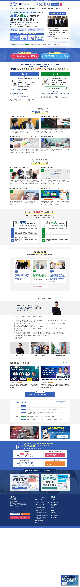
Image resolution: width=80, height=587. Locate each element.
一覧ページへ (64, 362)
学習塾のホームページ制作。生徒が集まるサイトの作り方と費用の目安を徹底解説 (42, 409)
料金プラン (57, 8)
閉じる (78, 575)
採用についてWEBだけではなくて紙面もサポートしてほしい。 (57, 236)
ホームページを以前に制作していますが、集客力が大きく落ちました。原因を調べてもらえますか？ (26, 229)
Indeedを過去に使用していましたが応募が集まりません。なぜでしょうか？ (57, 229)
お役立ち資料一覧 (38, 522)
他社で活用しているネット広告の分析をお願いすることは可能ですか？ (26, 240)
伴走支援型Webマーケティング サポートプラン (29, 79)
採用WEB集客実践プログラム (59, 78)
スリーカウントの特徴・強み (40, 497)
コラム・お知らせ (50, 2)
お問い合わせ (56, 4)
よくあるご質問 (54, 504)
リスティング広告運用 (24, 84)
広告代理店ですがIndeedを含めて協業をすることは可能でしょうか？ (57, 240)
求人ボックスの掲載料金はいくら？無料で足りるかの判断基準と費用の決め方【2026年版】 (44, 419)
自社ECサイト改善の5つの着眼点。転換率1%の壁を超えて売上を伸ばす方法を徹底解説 (43, 405)
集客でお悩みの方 (31, 8)
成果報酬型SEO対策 (24, 86)
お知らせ (27, 44)
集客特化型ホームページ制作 (26, 82)
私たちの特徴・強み (20, 8)
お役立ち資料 (65, 8)
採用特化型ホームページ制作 (59, 82)
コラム (23, 412)
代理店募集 (63, 2)
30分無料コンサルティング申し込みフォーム (59, 513)
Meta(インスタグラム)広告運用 (43, 502)
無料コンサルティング (53, 455)
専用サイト (58, 204)
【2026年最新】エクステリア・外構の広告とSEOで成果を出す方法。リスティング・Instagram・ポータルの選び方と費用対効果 (45, 413)
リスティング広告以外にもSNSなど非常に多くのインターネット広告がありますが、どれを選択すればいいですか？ (26, 233)
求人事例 (54, 500)
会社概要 (52, 507)
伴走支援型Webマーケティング (43, 505)
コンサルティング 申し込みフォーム (66, 4)
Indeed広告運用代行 (57, 80)
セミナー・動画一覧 (43, 2)
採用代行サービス (40, 518)
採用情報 (36, 2)
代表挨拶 (54, 508)
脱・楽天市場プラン (41, 509)
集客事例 (54, 499)
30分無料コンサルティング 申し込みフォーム (20, 517)
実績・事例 (50, 8)
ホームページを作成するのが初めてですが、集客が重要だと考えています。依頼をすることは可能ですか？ (26, 236)
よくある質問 (57, 2)
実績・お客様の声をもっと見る (39, 286)
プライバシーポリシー (55, 515)
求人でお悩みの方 (41, 8)
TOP (12, 8)
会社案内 (67, 2)
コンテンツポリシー (54, 517)
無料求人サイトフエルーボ (58, 84)
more (58, 27)
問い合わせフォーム (54, 463)
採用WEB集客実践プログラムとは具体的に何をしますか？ (57, 232)
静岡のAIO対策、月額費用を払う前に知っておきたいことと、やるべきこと (45, 44)
